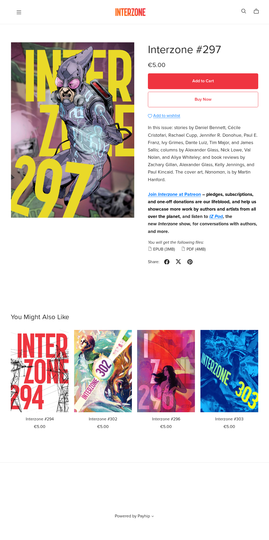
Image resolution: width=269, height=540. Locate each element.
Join (153, 194)
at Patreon (189, 194)
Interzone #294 (40, 419)
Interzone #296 (166, 419)
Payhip (144, 516)
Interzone (168, 194)
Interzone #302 (103, 419)
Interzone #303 (229, 419)
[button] (152, 517)
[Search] (243, 11)
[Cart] (258, 11)
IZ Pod (216, 216)
